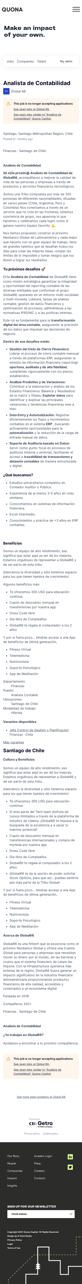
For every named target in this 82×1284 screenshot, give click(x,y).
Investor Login (43, 1156)
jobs (10, 61)
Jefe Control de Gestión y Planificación (39, 730)
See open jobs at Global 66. (32, 109)
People (11, 1163)
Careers (39, 1170)
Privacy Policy (14, 1240)
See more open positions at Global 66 (41, 1096)
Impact (12, 1178)
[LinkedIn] (70, 1156)
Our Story (13, 1156)
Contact (39, 1178)
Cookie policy (50, 1133)
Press (37, 1163)
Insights (12, 1185)
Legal (10, 1244)
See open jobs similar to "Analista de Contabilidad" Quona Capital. (37, 116)
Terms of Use (13, 1248)
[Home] (12, 9)
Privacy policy (32, 1133)
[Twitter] (70, 1167)
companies (25, 61)
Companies (14, 1170)
